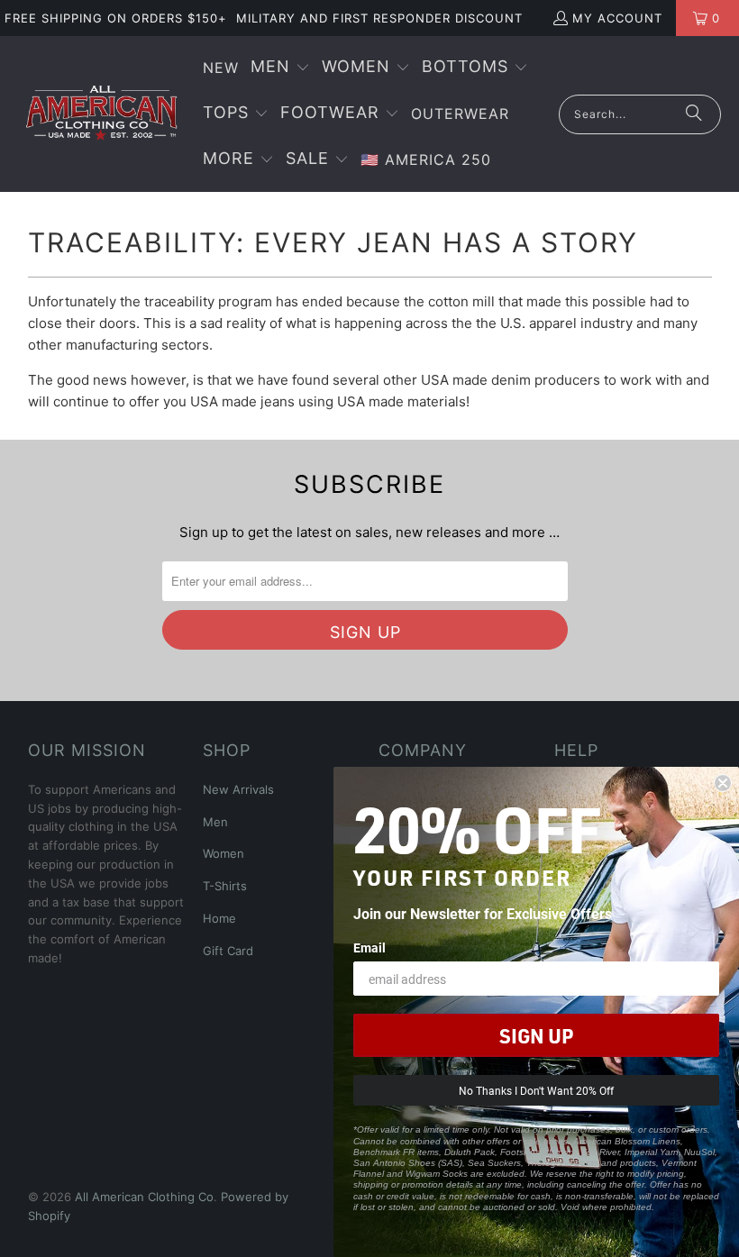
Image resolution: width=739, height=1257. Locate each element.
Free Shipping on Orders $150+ (116, 18)
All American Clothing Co (144, 1196)
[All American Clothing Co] (101, 113)
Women (223, 853)
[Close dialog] (723, 783)
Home (219, 918)
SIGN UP (536, 1035)
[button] (280, 68)
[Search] (694, 114)
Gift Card (228, 950)
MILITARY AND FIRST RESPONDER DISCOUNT (379, 18)
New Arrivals (238, 789)
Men (215, 822)
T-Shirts (225, 886)
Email (369, 947)
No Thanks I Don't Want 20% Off (536, 1090)
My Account (617, 18)
